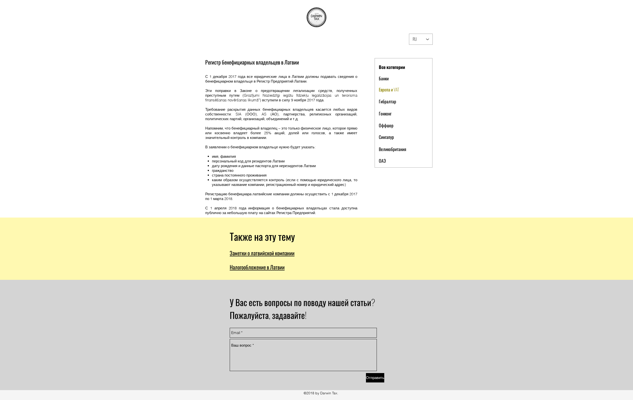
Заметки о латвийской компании (262, 253)
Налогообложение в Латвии (257, 267)
